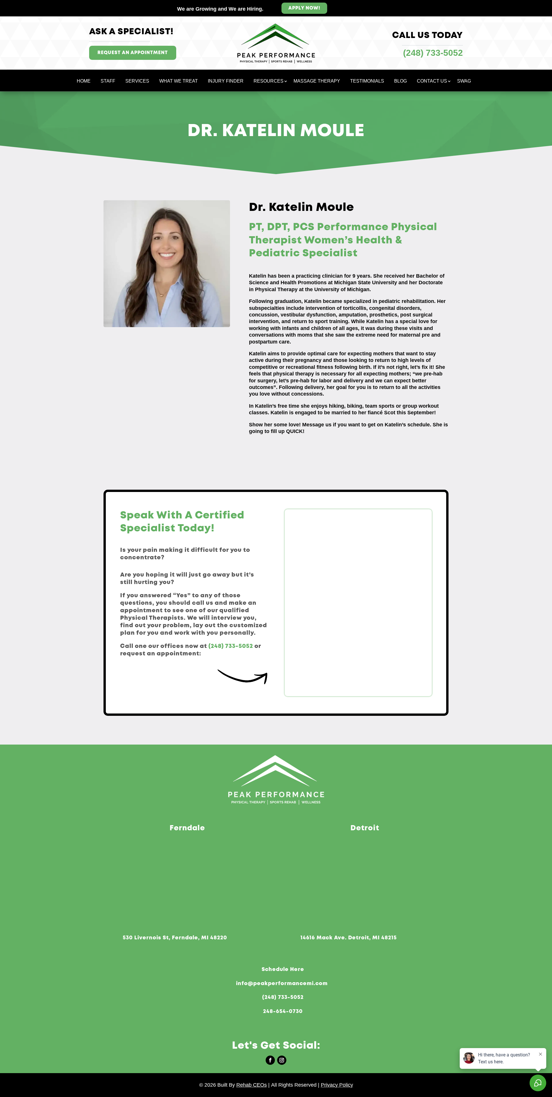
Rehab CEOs (251, 1085)
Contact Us (432, 81)
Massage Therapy (317, 81)
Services (137, 81)
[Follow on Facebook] (270, 1060)
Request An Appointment (132, 53)
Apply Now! (304, 8)
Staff (108, 81)
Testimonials (367, 81)
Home (84, 81)
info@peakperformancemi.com (282, 983)
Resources (268, 81)
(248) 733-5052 (230, 646)
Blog (400, 81)
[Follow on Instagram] (281, 1060)
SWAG (464, 81)
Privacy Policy (337, 1085)
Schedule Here (283, 969)
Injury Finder (226, 81)
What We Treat (178, 81)
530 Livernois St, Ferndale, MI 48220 (175, 938)
